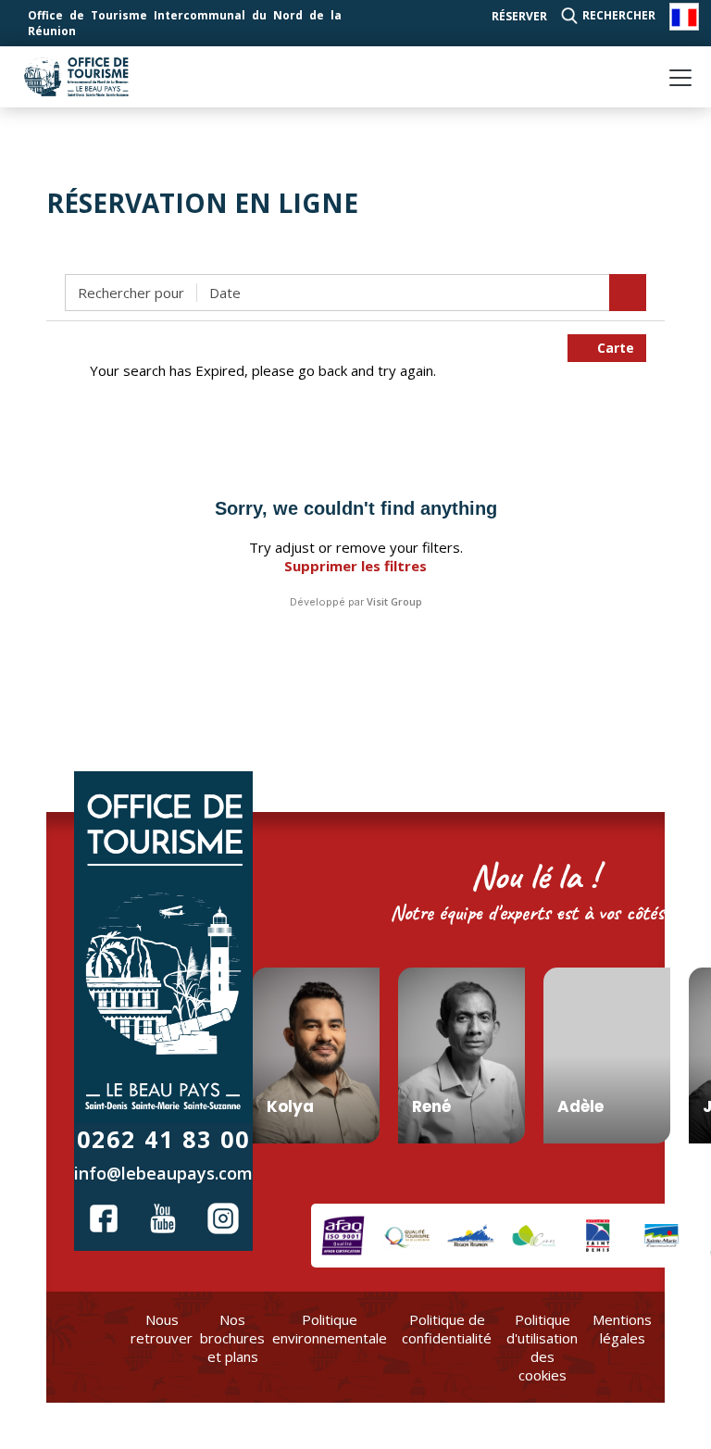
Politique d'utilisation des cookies (542, 1347)
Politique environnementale (329, 1328)
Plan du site (680, 1338)
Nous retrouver (162, 1328)
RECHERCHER (618, 15)
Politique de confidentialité (447, 1328)
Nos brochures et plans (232, 1338)
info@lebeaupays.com (163, 1173)
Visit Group (394, 601)
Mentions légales (622, 1328)
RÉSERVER (519, 16)
